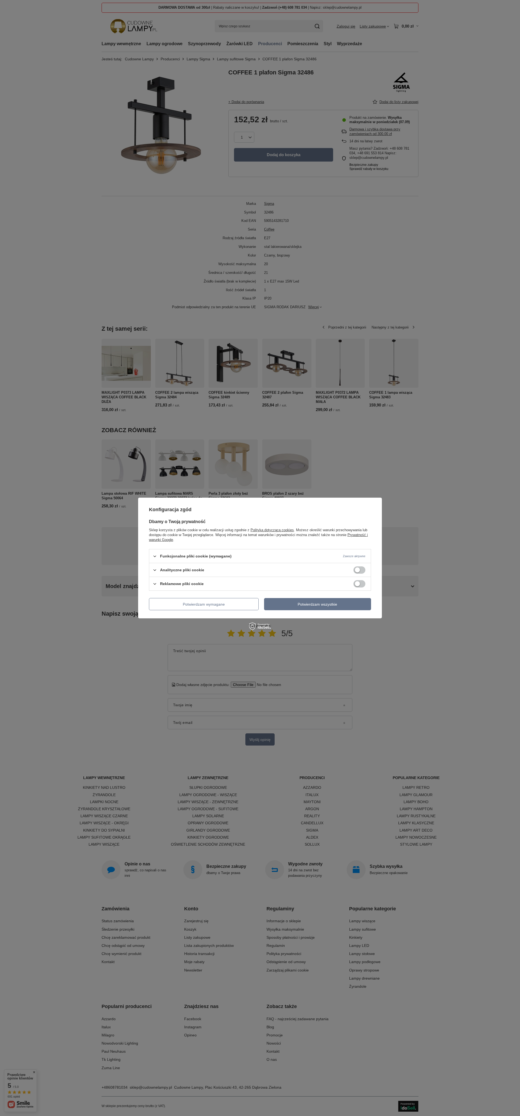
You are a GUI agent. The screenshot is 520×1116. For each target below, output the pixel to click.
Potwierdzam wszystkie (317, 604)
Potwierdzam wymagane (204, 604)
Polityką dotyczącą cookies (272, 530)
